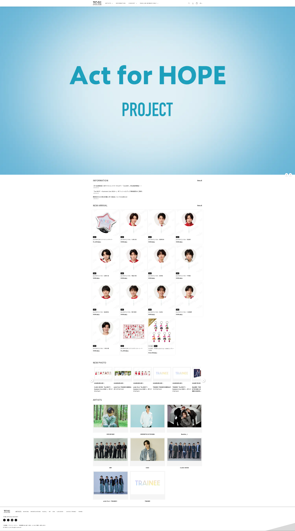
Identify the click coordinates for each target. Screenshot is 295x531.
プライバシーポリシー (13, 525)
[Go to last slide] (91, 380)
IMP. (50, 511)
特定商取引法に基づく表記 (25, 525)
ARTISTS (108, 3)
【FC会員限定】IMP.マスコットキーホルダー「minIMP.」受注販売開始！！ (117, 186)
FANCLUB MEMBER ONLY (148, 3)
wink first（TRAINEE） (71, 511)
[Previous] (286, 174)
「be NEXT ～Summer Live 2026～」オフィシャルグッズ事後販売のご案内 (117, 191)
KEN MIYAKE (26, 511)
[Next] (290, 174)
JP (200, 3)
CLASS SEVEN (60, 511)
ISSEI (54, 511)
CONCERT (132, 3)
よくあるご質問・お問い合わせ (39, 525)
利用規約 (5, 525)
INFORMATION (121, 3)
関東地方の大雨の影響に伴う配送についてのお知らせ (110, 197)
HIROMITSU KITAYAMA (36, 511)
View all (199, 180)
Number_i (44, 511)
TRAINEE (81, 511)
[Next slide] (203, 380)
